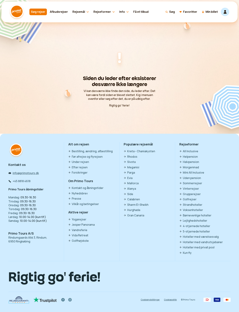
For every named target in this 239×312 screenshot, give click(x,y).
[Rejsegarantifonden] (18, 300)
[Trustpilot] (45, 300)
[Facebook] (63, 300)
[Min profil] (225, 12)
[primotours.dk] (16, 150)
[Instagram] (70, 300)
